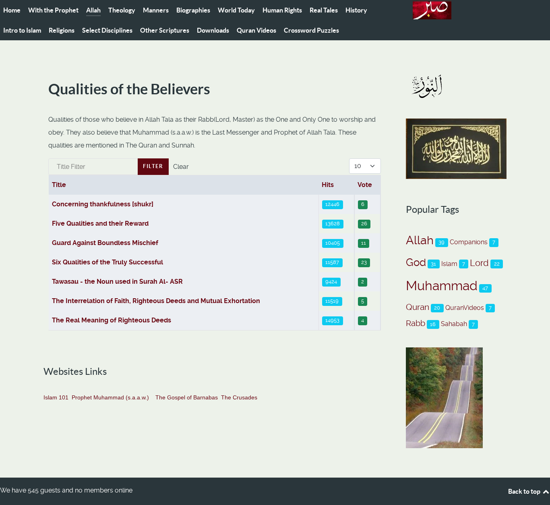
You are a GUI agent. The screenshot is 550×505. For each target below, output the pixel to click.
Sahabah (454, 324)
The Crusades (239, 397)
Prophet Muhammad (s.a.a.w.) (110, 397)
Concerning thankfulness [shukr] (102, 204)
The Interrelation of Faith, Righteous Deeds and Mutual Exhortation (156, 301)
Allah (420, 240)
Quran (417, 307)
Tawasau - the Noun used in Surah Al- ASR (117, 281)
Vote (365, 185)
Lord (479, 263)
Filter (153, 166)
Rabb (415, 323)
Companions (469, 242)
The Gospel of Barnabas (186, 397)
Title (59, 185)
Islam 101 (55, 397)
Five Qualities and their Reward (100, 223)
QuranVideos (464, 308)
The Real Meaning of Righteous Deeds (111, 320)
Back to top (525, 491)
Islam (449, 264)
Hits (328, 185)
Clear (181, 166)
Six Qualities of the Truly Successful (107, 262)
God (416, 262)
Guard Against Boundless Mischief (105, 243)
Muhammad (442, 285)
